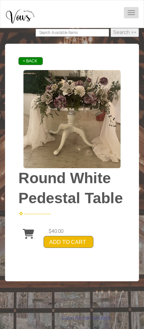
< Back (30, 61)
